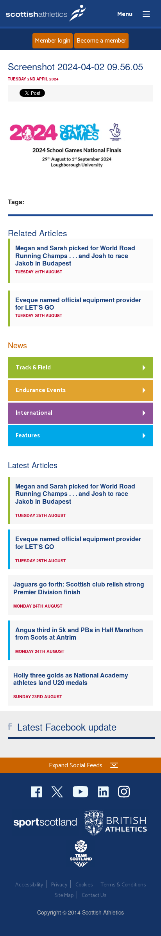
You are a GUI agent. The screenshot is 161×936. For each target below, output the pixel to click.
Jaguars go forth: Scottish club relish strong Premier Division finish (78, 587)
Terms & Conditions (123, 885)
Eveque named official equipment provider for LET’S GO (78, 303)
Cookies (84, 885)
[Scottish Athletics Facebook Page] (37, 790)
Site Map (64, 895)
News (17, 345)
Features (28, 435)
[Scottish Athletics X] (58, 790)
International (34, 413)
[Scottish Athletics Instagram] (124, 790)
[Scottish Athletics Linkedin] (104, 790)
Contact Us (94, 895)
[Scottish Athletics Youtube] (81, 790)
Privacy (59, 885)
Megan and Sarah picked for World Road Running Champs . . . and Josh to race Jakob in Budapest (75, 255)
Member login (52, 41)
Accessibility (29, 885)
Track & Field (33, 368)
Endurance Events (41, 390)
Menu (142, 14)
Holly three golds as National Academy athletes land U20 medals (70, 678)
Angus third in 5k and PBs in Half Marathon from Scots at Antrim (79, 633)
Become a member (101, 41)
